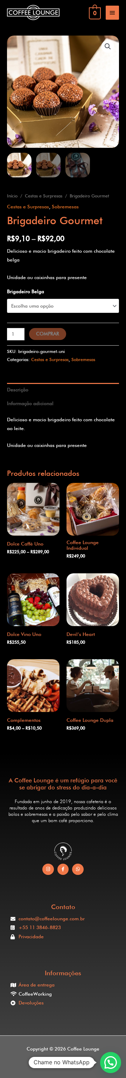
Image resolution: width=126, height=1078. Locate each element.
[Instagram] (48, 869)
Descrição (17, 389)
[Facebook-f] (63, 869)
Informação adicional (30, 403)
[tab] (63, 390)
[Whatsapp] (78, 869)
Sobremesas (65, 206)
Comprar (47, 333)
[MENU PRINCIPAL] (112, 13)
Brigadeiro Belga (25, 291)
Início (12, 195)
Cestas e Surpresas (43, 195)
